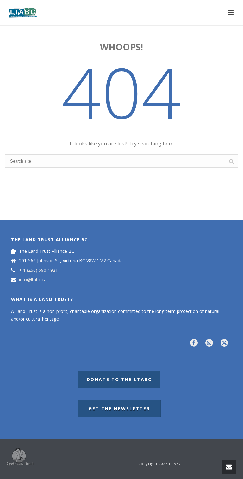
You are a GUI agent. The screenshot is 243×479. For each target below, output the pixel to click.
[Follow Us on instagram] (209, 343)
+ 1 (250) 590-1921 (38, 270)
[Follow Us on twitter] (224, 343)
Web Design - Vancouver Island (20, 456)
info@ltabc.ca (33, 280)
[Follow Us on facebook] (194, 343)
